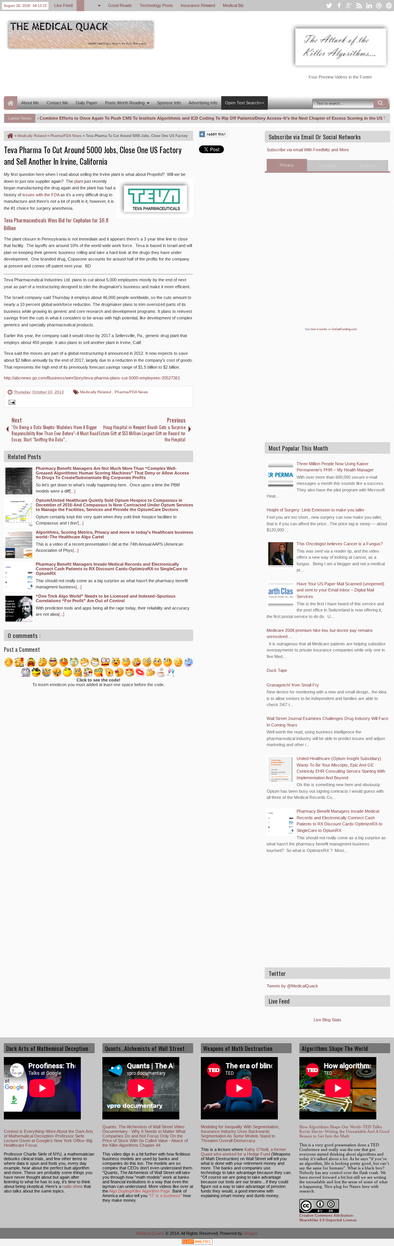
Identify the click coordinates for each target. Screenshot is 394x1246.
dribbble (379, 5)
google (349, 5)
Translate (327, 166)
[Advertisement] (144, 72)
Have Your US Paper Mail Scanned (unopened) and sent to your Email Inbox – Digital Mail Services (340, 590)
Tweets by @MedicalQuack (292, 986)
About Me (30, 102)
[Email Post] (10, 403)
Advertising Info (203, 102)
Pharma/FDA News (131, 392)
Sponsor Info (169, 102)
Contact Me (57, 102)
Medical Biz (233, 5)
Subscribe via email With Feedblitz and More (308, 149)
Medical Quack (150, 1233)
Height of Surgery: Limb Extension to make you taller (315, 510)
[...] (72, 491)
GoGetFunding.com (344, 329)
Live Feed (63, 5)
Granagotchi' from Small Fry (293, 685)
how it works (319, 329)
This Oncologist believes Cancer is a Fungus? (340, 543)
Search (381, 103)
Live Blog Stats (327, 1019)
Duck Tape (277, 670)
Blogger (251, 1233)
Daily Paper (86, 102)
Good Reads (120, 5)
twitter (329, 5)
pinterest (389, 5)
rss (359, 5)
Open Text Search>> (244, 102)
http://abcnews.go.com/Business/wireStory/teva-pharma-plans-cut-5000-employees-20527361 (92, 378)
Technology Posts (156, 5)
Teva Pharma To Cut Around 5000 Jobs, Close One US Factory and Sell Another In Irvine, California (93, 155)
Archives (367, 166)
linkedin (369, 5)
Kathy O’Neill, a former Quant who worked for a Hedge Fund (243, 1151)
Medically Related (96, 392)
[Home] (9, 136)
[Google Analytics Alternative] (197, 1243)
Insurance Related (198, 5)
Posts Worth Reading (125, 102)
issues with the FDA (40, 194)
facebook (339, 5)
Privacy (287, 165)
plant (78, 181)
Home (10, 103)
